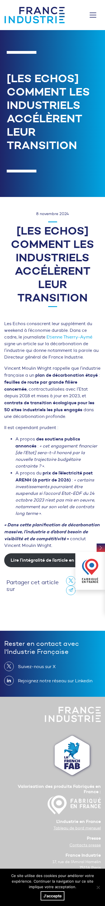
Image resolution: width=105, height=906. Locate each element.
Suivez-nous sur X (37, 666)
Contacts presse (85, 845)
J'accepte (52, 895)
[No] (98, 887)
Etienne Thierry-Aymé (69, 337)
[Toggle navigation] (93, 15)
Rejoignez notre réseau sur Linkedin (55, 680)
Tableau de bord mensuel (77, 828)
